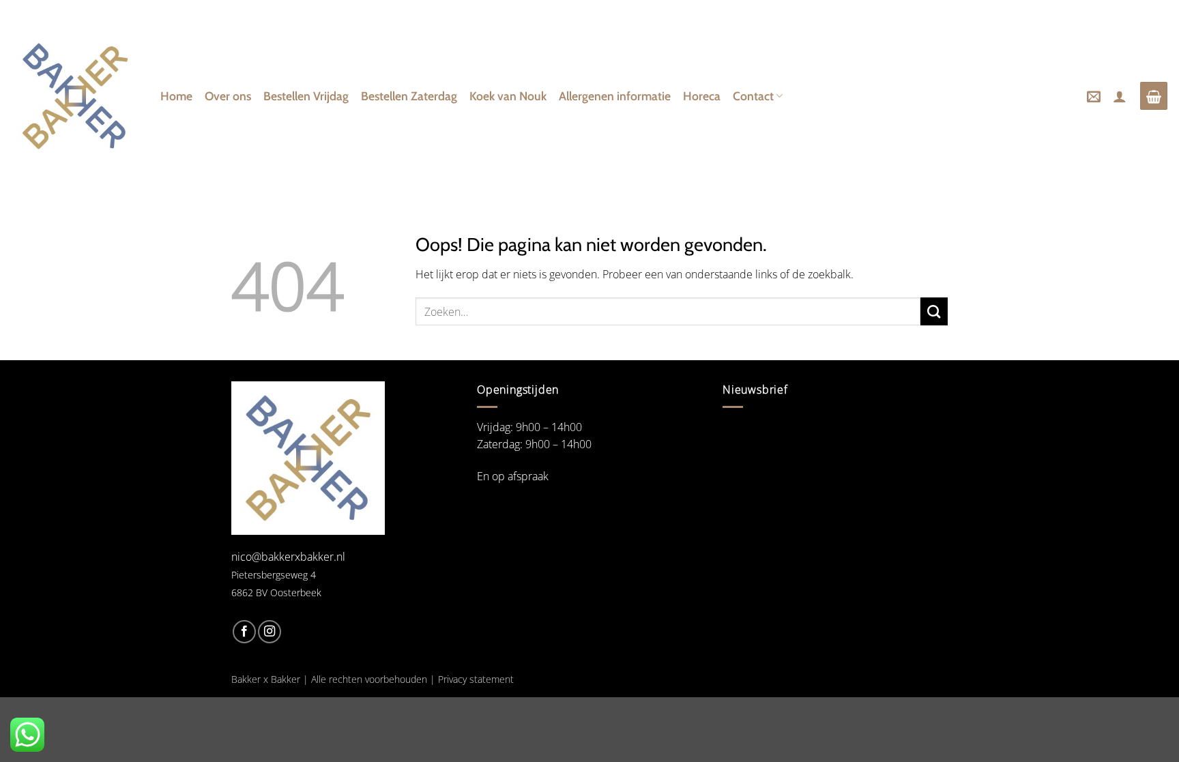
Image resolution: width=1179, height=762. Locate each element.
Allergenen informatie (615, 96)
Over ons (228, 96)
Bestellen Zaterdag (409, 96)
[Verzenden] (934, 311)
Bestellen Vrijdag (306, 96)
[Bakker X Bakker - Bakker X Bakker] (75, 96)
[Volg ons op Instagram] (269, 631)
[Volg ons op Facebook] (244, 631)
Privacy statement (476, 679)
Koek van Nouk (508, 96)
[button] (1094, 96)
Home (176, 96)
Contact (753, 96)
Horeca (701, 96)
